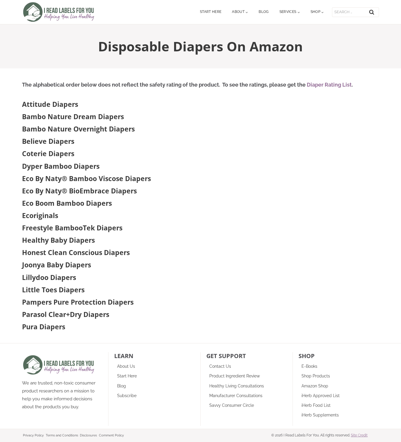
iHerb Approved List (320, 395)
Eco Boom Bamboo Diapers (67, 203)
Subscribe (127, 395)
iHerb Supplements (320, 415)
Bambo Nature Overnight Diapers (78, 129)
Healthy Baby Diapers (58, 240)
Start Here (211, 12)
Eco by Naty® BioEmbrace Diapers (79, 190)
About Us (126, 366)
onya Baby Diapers (59, 264)
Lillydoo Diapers (49, 277)
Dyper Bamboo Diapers (61, 166)
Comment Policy (111, 435)
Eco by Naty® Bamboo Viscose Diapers (86, 178)
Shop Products (315, 376)
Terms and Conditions (62, 435)
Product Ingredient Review (234, 376)
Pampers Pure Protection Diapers (78, 302)
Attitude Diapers (50, 104)
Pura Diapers (43, 326)
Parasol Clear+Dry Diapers (65, 314)
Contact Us (220, 366)
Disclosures (88, 435)
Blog (264, 12)
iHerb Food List (316, 405)
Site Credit (359, 435)
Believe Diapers (48, 141)
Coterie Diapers (48, 153)
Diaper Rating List (329, 85)
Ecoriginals (40, 215)
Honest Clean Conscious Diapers (76, 252)
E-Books (309, 366)
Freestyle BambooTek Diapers (72, 227)
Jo (25, 264)
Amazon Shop (314, 386)
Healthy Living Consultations (236, 386)
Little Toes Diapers (53, 289)
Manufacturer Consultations (235, 395)
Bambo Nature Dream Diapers (73, 116)
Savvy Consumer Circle (231, 405)
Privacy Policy (33, 435)
